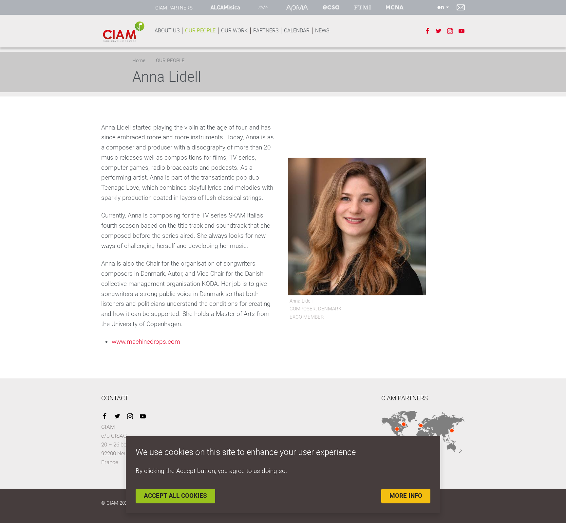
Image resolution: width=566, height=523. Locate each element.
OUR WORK (234, 30)
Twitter (438, 31)
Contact (461, 7)
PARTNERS (265, 30)
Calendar (297, 30)
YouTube (143, 416)
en (440, 7)
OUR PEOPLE (200, 30)
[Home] (123, 31)
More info (405, 495)
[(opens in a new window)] (225, 7)
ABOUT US (167, 30)
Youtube (461, 31)
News (322, 30)
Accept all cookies (175, 495)
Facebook (427, 31)
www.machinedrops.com (146, 341)
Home (138, 60)
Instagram (450, 31)
